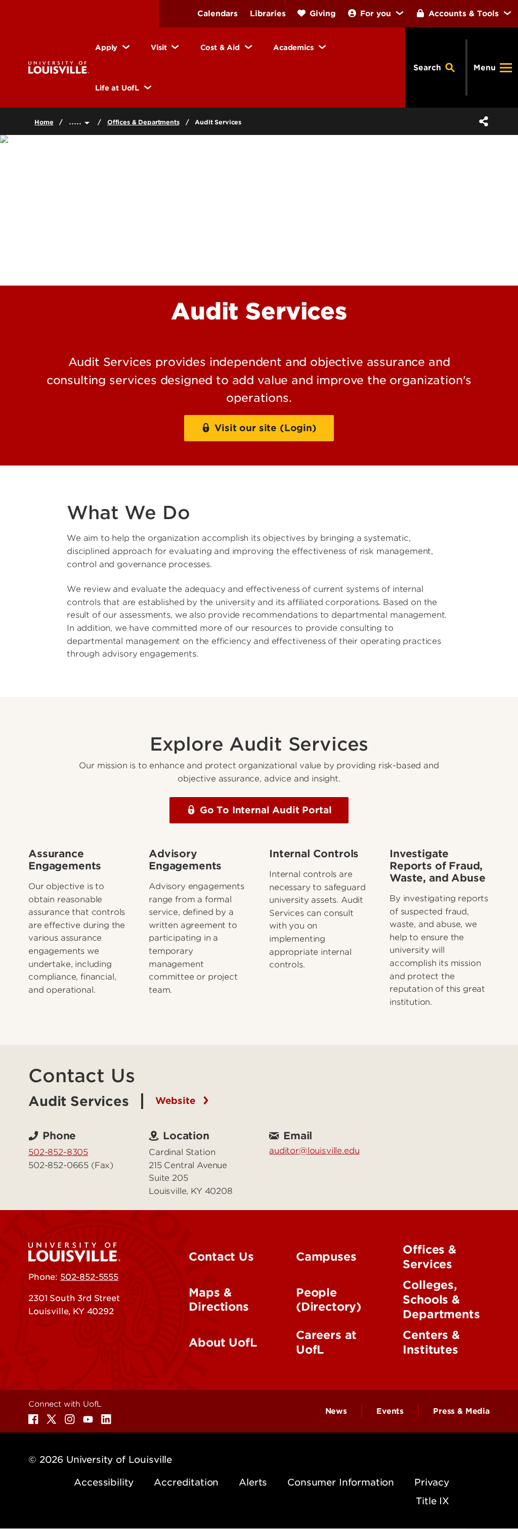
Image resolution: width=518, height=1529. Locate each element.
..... (76, 121)
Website (177, 1100)
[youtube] (88, 1419)
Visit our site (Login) (265, 428)
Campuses (326, 1256)
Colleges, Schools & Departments (441, 1299)
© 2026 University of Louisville (100, 1459)
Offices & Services (429, 1257)
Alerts (253, 1482)
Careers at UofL (326, 1342)
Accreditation (186, 1482)
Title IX (432, 1501)
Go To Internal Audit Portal (266, 810)
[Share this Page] (481, 121)
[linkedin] (106, 1419)
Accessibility (104, 1482)
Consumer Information (340, 1482)
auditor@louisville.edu (314, 1150)
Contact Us (221, 1256)
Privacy (431, 1482)
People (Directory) (328, 1300)
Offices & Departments (143, 122)
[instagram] (70, 1419)
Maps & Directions (218, 1300)
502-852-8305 (58, 1152)
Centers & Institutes (431, 1342)
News (336, 1411)
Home (43, 122)
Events (390, 1411)
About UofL (222, 1342)
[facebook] (33, 1419)
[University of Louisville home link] (58, 67)
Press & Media (461, 1411)
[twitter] (52, 1419)
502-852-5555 (89, 1277)
